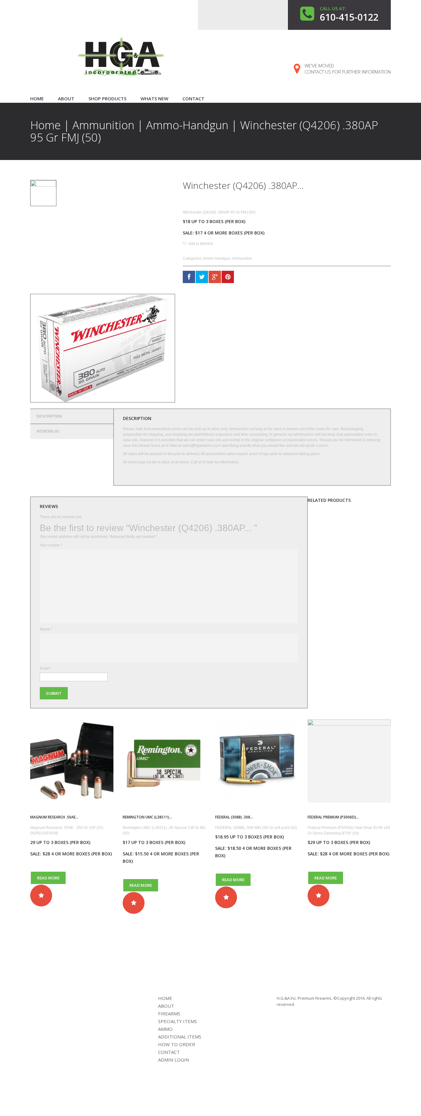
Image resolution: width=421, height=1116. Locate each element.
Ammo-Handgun (187, 125)
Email (46, 668)
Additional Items (179, 1037)
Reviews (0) (48, 431)
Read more (48, 878)
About (66, 98)
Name (46, 629)
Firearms (169, 1013)
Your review (51, 545)
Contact (193, 98)
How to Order (176, 1044)
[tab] (71, 416)
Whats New (154, 98)
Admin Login (173, 1060)
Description (49, 416)
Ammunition (103, 125)
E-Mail (208, 462)
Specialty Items (177, 1021)
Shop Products (107, 98)
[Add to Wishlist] (41, 895)
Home (37, 98)
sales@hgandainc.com (201, 445)
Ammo (165, 1029)
